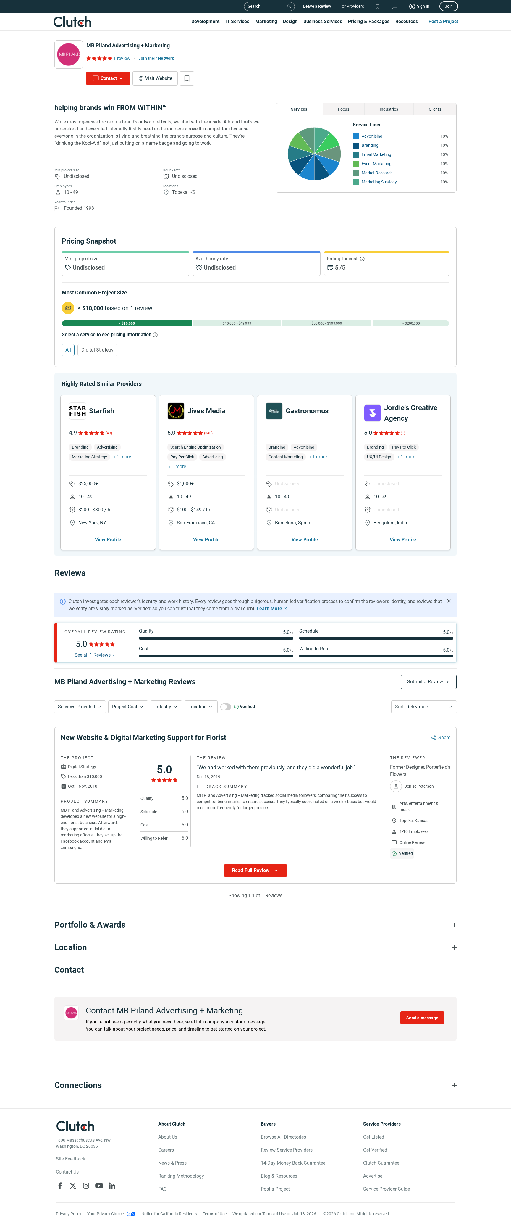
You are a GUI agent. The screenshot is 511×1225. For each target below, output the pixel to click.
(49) (109, 433)
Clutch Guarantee (381, 1163)
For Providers (351, 6)
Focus (343, 109)
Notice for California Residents (169, 1213)
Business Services (322, 21)
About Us (167, 1137)
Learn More (269, 608)
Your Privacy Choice (105, 1213)
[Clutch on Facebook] (60, 1186)
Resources (406, 21)
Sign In (423, 6)
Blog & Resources (279, 1176)
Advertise (372, 1176)
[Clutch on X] (73, 1186)
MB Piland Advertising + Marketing (128, 45)
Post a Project (443, 21)
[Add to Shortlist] (187, 78)
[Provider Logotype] (68, 54)
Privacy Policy (68, 1213)
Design (290, 21)
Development (205, 21)
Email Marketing (376, 154)
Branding (370, 145)
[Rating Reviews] (99, 58)
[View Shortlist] (377, 6)
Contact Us (67, 1172)
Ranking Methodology (181, 1176)
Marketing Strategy (379, 182)
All (68, 350)
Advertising (372, 136)
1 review (121, 58)
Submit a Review (425, 681)
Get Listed (373, 1137)
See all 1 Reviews (93, 655)
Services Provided (76, 707)
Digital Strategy (97, 350)
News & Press (172, 1163)
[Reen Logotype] (77, 411)
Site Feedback (70, 1159)
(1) (403, 433)
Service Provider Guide (386, 1189)
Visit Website (158, 78)
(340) (208, 433)
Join (449, 6)
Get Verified (375, 1150)
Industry (162, 707)
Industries (389, 109)
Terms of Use (215, 1213)
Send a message (422, 1018)
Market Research (377, 172)
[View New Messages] (394, 6)
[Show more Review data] (255, 870)
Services (299, 109)
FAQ (162, 1189)
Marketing (266, 21)
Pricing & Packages (368, 21)
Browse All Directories (283, 1137)
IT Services (237, 21)
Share (444, 737)
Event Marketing (377, 163)
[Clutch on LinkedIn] (112, 1186)
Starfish (101, 411)
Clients (435, 109)
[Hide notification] (449, 601)
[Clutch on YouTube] (99, 1186)
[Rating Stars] (91, 433)
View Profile (108, 539)
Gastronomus (307, 411)
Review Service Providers (287, 1150)
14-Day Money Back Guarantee (293, 1163)
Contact (109, 78)
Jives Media (206, 411)
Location (197, 707)
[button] (80, 707)
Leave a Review (317, 6)
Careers (166, 1150)
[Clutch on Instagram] (86, 1186)
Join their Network (156, 58)
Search (254, 6)
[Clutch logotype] (72, 21)
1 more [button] (124, 457)
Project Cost (124, 707)
